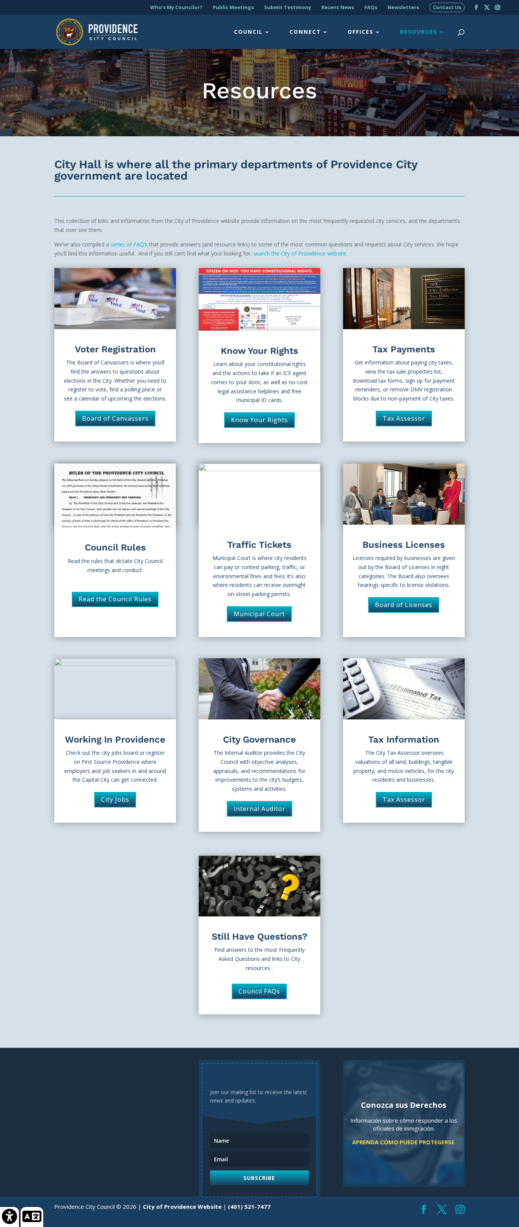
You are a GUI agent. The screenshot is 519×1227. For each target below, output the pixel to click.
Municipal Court (259, 614)
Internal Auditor (259, 808)
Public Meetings (233, 8)
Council (248, 32)
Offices (360, 32)
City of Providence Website (182, 1206)
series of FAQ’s (129, 244)
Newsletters (403, 8)
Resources (418, 32)
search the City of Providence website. (300, 253)
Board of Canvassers (115, 418)
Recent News (337, 8)
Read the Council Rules (115, 599)
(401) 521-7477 (249, 1206)
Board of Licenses (403, 605)
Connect (305, 32)
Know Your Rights (259, 420)
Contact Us (447, 8)
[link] (9, 1216)
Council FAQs (259, 991)
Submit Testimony (287, 8)
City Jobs (115, 799)
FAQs (370, 8)
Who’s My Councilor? (176, 8)
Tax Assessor (404, 418)
